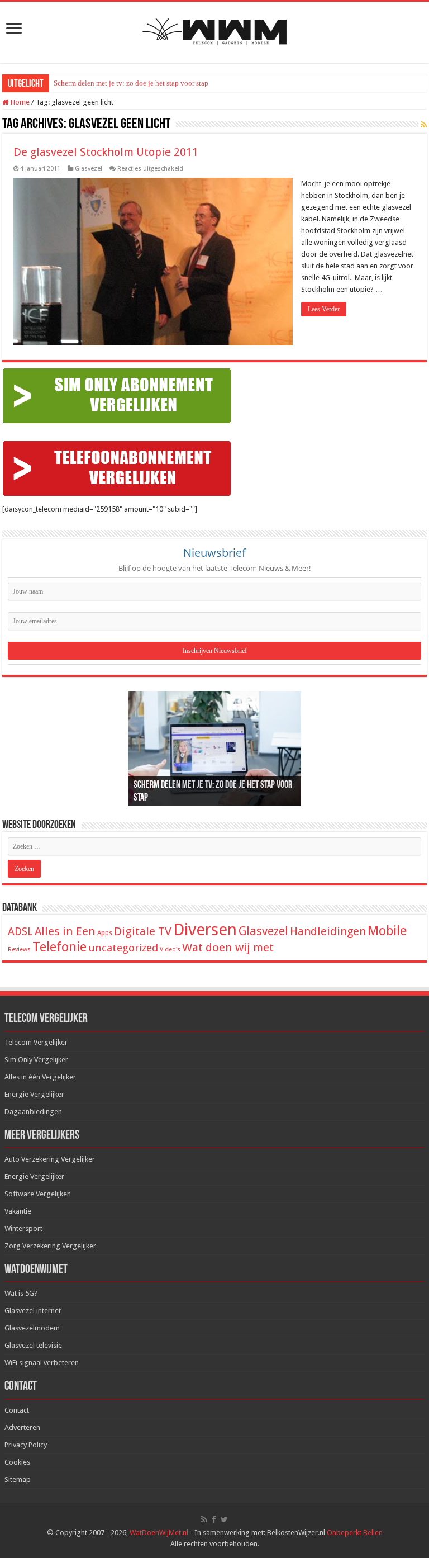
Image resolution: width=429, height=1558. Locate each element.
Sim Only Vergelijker (36, 1059)
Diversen (205, 929)
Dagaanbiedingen (33, 1111)
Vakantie (17, 1211)
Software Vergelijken (37, 1194)
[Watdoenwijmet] (214, 30)
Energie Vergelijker (34, 1094)
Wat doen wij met (228, 947)
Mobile (387, 931)
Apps (104, 933)
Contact (16, 1410)
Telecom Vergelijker (36, 1042)
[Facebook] (214, 1519)
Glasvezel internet (32, 1310)
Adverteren (22, 1427)
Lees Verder (324, 309)
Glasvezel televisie (33, 1345)
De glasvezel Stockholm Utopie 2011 (105, 152)
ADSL (20, 931)
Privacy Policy (25, 1445)
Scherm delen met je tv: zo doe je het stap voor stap (131, 83)
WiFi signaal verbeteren (41, 1362)
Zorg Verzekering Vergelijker (50, 1246)
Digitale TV (142, 931)
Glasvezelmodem (32, 1328)
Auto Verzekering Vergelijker (49, 1159)
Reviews (19, 949)
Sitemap (17, 1479)
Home (19, 102)
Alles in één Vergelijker (40, 1077)
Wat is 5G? (20, 1293)
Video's (170, 949)
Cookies (17, 1462)
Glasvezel (88, 168)
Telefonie (59, 947)
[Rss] (204, 1519)
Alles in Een (65, 931)
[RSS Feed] (424, 124)
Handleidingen (328, 931)
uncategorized (123, 947)
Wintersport (23, 1228)
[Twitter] (224, 1519)
